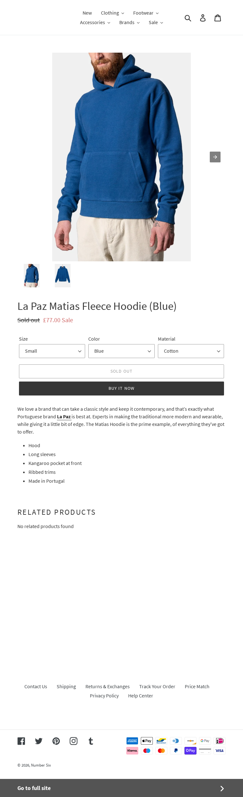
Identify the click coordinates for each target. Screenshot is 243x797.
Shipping (66, 686)
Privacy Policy (104, 695)
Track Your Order (157, 686)
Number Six (41, 765)
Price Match (197, 686)
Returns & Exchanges (107, 686)
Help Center (140, 695)
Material (166, 339)
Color (94, 339)
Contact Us (35, 686)
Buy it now (121, 388)
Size (23, 339)
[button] (112, 12)
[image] (121, 157)
